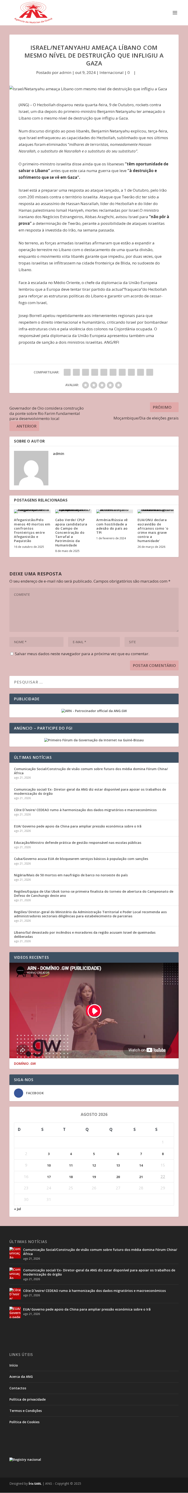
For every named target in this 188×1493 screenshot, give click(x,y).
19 (94, 1177)
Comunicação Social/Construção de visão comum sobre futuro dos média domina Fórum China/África (91, 771)
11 (71, 1165)
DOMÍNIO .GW (25, 1064)
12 (94, 1165)
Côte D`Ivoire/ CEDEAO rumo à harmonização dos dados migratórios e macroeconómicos (85, 810)
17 (49, 1177)
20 (118, 1177)
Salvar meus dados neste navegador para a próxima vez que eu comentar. (82, 653)
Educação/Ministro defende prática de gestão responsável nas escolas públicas (77, 842)
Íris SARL (35, 1483)
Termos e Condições (25, 1410)
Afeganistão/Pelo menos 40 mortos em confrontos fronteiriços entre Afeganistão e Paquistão (32, 530)
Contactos (17, 1388)
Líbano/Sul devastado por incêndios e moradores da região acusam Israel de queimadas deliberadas (84, 934)
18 (71, 1177)
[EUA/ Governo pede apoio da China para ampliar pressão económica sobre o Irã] (15, 1312)
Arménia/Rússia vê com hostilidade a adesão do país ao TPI (112, 526)
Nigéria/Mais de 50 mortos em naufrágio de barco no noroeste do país (71, 875)
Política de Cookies (24, 1422)
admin (65, 72)
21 (141, 1177)
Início (13, 1365)
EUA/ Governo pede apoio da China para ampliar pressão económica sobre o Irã (77, 826)
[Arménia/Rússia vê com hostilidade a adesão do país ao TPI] (114, 511)
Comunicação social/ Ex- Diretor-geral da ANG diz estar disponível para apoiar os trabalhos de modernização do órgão (90, 791)
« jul (17, 1209)
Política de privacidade (27, 1399)
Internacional (112, 72)
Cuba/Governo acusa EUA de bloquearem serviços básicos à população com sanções (81, 858)
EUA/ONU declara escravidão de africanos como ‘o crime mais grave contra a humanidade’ (153, 530)
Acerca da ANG (21, 1376)
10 (49, 1165)
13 (118, 1165)
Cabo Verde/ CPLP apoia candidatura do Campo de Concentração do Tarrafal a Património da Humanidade (71, 532)
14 (141, 1165)
